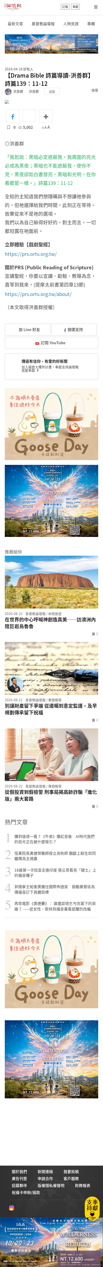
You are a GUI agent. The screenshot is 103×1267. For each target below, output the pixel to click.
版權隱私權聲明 (51, 1185)
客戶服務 (71, 1178)
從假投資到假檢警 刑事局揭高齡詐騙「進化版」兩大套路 (51, 795)
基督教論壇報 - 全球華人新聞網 (13, 7)
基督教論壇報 (43, 23)
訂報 (65, 7)
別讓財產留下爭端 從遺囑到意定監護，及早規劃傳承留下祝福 (51, 709)
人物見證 (71, 23)
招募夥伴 (19, 1185)
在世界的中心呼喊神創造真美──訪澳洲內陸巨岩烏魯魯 (50, 623)
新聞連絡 (45, 1171)
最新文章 (15, 23)
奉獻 (75, 7)
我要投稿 (71, 1171)
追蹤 (52, 91)
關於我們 (19, 1171)
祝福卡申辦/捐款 (26, 1192)
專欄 (91, 23)
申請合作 (45, 1178)
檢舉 (95, 90)
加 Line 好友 (29, 329)
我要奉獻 (29, 370)
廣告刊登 (19, 1178)
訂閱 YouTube (53, 342)
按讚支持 (75, 329)
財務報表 (82, 1185)
